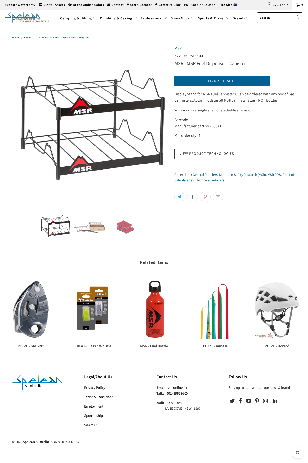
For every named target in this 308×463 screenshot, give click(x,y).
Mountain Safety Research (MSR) (242, 174)
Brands (239, 18)
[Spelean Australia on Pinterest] (257, 401)
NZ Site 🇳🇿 (229, 5)
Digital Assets (53, 5)
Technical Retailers (210, 180)
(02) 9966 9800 (177, 393)
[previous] (20, 124)
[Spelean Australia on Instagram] (265, 401)
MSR (178, 48)
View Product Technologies (207, 153)
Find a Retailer (222, 81)
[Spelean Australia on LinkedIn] (275, 401)
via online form (179, 387)
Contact (117, 5)
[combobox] (279, 17)
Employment (93, 406)
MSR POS (274, 174)
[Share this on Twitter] (179, 197)
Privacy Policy (94, 387)
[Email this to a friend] (218, 197)
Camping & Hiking (76, 18)
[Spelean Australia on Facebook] (240, 401)
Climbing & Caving (116, 18)
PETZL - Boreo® (277, 309)
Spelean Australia (36, 442)
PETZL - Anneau (215, 309)
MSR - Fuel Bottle (154, 309)
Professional (152, 18)
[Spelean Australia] (27, 17)
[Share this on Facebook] (192, 197)
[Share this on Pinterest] (205, 197)
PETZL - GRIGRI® (30, 309)
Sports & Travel (211, 18)
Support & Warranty (20, 5)
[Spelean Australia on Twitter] (232, 401)
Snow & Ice (180, 18)
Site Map (90, 425)
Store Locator (140, 5)
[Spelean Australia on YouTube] (248, 401)
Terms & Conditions (98, 397)
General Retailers (205, 174)
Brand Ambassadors (88, 5)
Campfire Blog (169, 5)
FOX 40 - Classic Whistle (92, 309)
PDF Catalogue (200, 5)
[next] (161, 124)
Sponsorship (93, 415)
